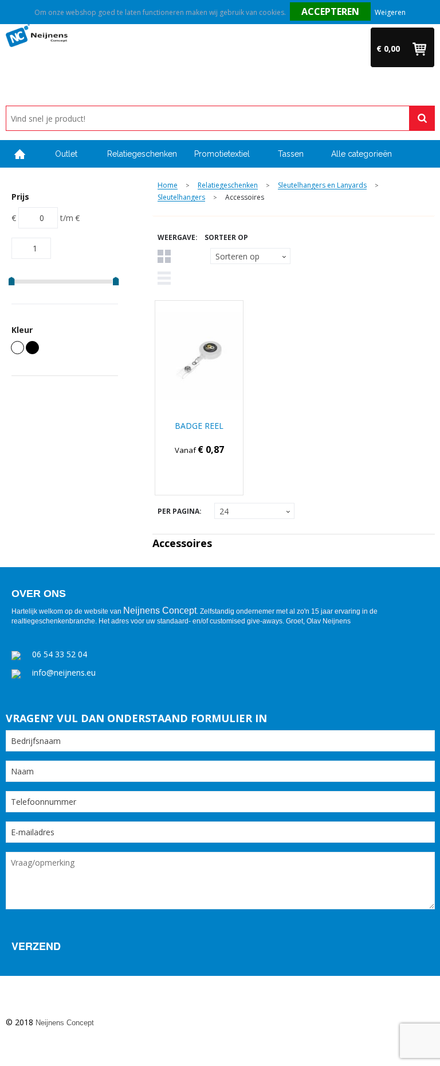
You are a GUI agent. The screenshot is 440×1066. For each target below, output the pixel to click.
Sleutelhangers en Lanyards (322, 185)
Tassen (291, 153)
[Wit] (17, 348)
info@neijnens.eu (64, 672)
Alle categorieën (361, 153)
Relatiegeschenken (142, 153)
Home (20, 154)
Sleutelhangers (181, 197)
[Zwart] (32, 348)
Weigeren (390, 12)
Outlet (66, 153)
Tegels (164, 256)
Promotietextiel (222, 153)
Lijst (164, 278)
